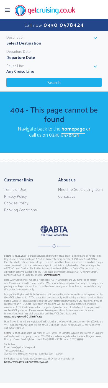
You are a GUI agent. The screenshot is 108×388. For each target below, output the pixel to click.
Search (54, 82)
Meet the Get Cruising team (80, 189)
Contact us (67, 196)
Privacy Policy (15, 196)
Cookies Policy (16, 203)
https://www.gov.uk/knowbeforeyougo (26, 361)
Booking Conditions (20, 210)
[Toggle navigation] (9, 9)
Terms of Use (15, 189)
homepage (73, 128)
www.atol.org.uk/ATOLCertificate (23, 316)
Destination (15, 37)
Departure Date (18, 51)
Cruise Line (15, 66)
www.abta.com (52, 274)
